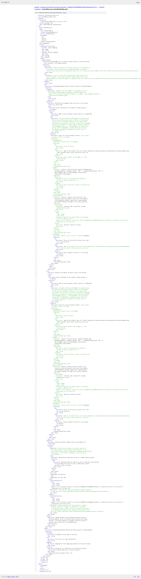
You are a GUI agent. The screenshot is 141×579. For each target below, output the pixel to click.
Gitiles (8, 576)
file (64, 12)
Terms (17, 576)
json (138, 576)
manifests (38, 9)
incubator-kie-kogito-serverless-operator (53, 7)
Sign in (138, 2)
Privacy (13, 576)
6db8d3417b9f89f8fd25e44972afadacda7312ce (82, 7)
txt (135, 576)
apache (37, 7)
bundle (101, 7)
